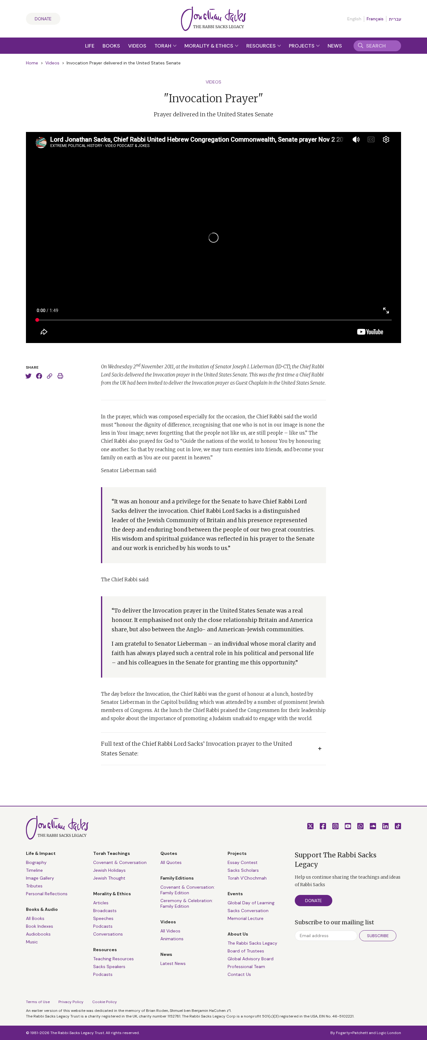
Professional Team (246, 966)
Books (111, 46)
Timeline (34, 870)
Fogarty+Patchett (352, 1032)
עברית (395, 19)
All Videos (170, 931)
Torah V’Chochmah (247, 878)
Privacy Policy (70, 1001)
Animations (171, 939)
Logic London (389, 1032)
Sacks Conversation (248, 910)
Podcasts (103, 926)
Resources (261, 46)
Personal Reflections (47, 893)
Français (375, 19)
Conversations (108, 934)
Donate (43, 19)
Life (89, 46)
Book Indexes (39, 926)
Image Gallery (40, 878)
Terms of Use (38, 1001)
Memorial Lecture (246, 918)
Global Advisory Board (251, 959)
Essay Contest (243, 862)
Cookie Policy (104, 1001)
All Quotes (171, 862)
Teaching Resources (113, 959)
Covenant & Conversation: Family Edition (187, 890)
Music (32, 942)
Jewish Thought (109, 878)
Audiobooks (38, 934)
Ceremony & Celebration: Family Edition (186, 903)
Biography (36, 862)
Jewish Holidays (109, 870)
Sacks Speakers (109, 966)
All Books (35, 918)
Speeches (103, 918)
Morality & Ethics (209, 46)
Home (32, 63)
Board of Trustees (246, 951)
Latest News (173, 963)
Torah (163, 46)
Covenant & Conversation (120, 862)
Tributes (34, 886)
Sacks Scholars (243, 870)
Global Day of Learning (251, 903)
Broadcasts (105, 910)
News (335, 46)
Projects (302, 46)
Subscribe (378, 935)
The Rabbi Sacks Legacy (252, 943)
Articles (100, 903)
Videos (137, 46)
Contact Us (239, 974)
